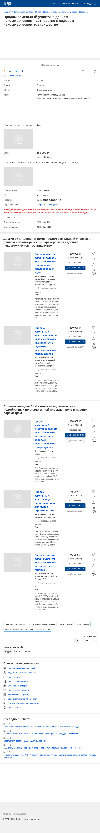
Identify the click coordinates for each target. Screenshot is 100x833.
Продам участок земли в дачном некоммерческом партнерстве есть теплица (46, 562)
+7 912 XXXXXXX (50, 200)
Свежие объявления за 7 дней (21, 668)
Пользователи (20, 814)
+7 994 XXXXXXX (76, 435)
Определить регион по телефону (22, 699)
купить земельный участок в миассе (74, 624)
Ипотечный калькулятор (19, 695)
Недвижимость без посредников (22, 673)
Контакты (7, 814)
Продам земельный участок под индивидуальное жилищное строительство (45, 501)
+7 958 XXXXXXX (76, 268)
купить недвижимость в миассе (42, 624)
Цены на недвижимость (18, 690)
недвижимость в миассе (15, 624)
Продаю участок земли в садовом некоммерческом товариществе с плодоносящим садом (46, 263)
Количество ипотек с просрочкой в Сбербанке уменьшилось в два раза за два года (41, 727)
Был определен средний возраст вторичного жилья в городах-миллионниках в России (43, 748)
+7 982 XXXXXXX (76, 342)
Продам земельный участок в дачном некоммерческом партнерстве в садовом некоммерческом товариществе (46, 434)
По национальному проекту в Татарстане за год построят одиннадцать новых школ (41, 734)
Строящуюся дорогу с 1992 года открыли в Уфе (25, 741)
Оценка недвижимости (18, 681)
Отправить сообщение (47, 205)
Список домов (14, 708)
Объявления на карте (17, 686)
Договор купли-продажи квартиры (23, 703)
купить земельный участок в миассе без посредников (27, 629)
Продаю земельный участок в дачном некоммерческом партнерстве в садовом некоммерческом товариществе (46, 341)
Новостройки (14, 677)
